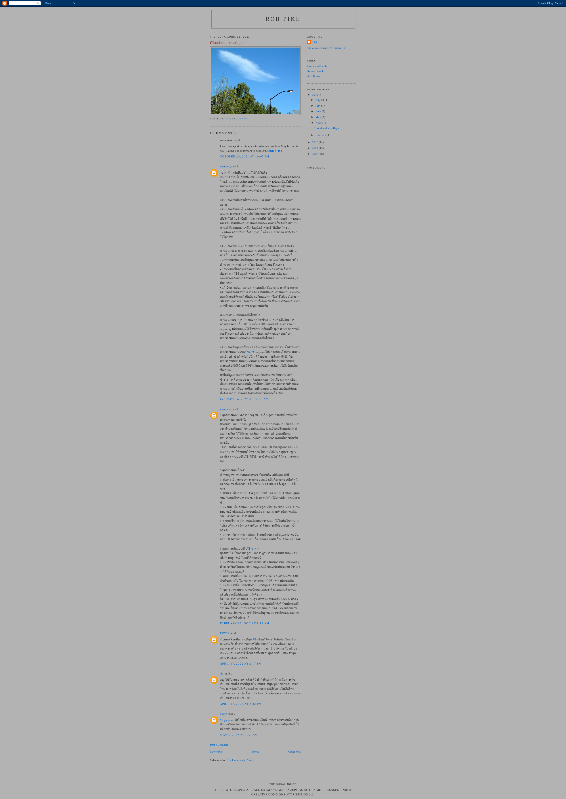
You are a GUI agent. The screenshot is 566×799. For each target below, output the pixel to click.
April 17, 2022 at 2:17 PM (241, 663)
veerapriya (226, 166)
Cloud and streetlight (327, 128)
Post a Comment (219, 745)
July (318, 105)
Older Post (294, 751)
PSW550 (225, 633)
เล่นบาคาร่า (274, 151)
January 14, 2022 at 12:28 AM (244, 399)
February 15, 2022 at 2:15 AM (244, 623)
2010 (315, 142)
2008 (315, 154)
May (319, 117)
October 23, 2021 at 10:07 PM (244, 156)
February (321, 135)
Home (255, 751)
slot (222, 673)
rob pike (283, 18)
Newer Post (216, 751)
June (319, 111)
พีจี (254, 639)
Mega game (227, 720)
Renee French (315, 71)
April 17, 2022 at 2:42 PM (241, 704)
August (320, 100)
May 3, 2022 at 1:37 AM (239, 735)
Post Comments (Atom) (240, 760)
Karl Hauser (314, 76)
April (319, 123)
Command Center (317, 66)
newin (223, 714)
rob (314, 42)
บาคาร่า (250, 352)
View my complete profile (326, 48)
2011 (315, 95)
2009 (315, 148)
